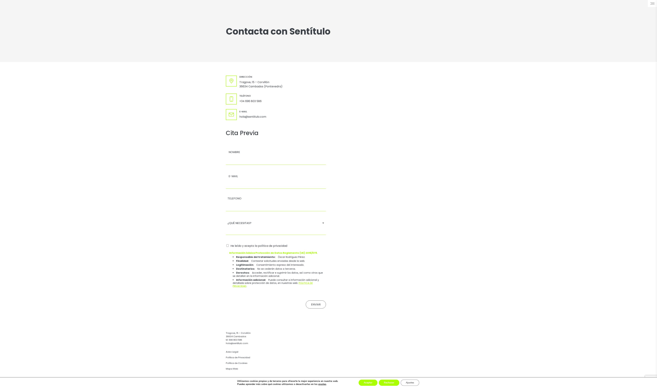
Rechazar (389, 382)
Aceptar (368, 382)
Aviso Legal (232, 351)
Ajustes (410, 382)
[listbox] (276, 223)
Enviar (316, 304)
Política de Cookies (236, 363)
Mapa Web (232, 368)
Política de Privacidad (238, 357)
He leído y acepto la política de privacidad (258, 246)
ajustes (322, 384)
